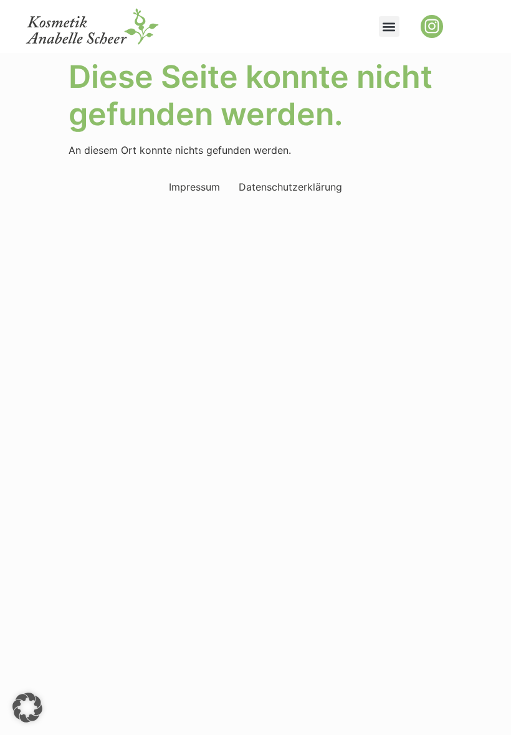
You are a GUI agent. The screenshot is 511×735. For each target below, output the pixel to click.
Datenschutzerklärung (290, 187)
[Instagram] (432, 26)
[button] (389, 26)
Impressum (194, 187)
